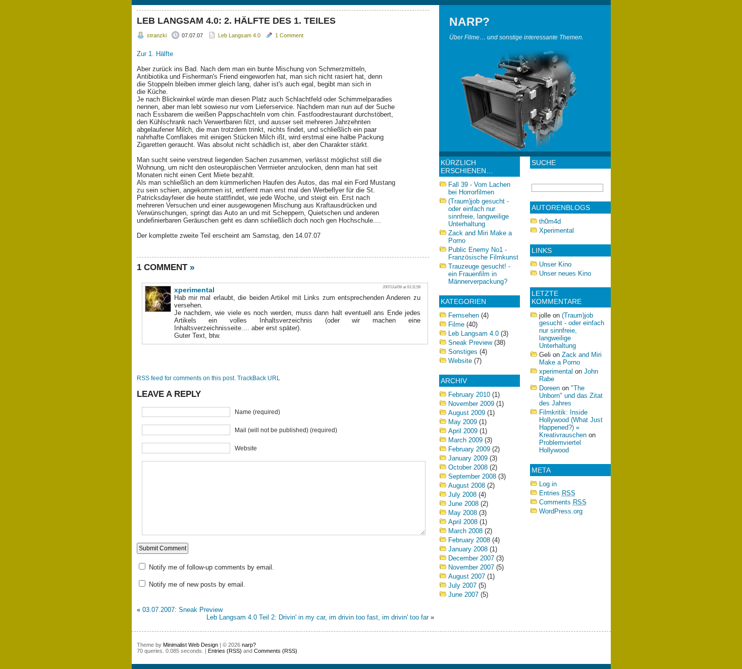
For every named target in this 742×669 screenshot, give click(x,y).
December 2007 (471, 558)
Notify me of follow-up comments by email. (211, 567)
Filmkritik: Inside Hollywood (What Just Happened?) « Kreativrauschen (571, 423)
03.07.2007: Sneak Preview (182, 609)
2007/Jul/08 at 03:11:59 (401, 287)
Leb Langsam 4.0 (239, 35)
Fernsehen (463, 315)
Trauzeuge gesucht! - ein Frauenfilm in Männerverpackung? (479, 274)
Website (460, 361)
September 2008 (472, 476)
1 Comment (289, 35)
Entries (557, 493)
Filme (456, 324)
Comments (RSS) (275, 651)
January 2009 (468, 458)
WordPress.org (560, 511)
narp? (469, 21)
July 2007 (462, 585)
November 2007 (471, 567)
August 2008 (466, 485)
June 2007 (463, 594)
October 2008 (468, 467)
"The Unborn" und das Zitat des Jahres (571, 395)
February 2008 (469, 540)
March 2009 (465, 440)
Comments (563, 502)
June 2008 (463, 503)
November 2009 (471, 403)
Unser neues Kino (565, 273)
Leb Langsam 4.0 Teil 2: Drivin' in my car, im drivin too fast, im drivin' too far (317, 617)
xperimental (194, 290)
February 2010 (469, 394)
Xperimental (556, 230)
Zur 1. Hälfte (155, 54)
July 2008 (462, 494)
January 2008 (468, 549)
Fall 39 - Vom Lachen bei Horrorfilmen (479, 188)
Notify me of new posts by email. (197, 584)
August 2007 (466, 576)
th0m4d (550, 221)
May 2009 (462, 422)
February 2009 (469, 449)
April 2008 (463, 522)
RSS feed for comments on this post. (186, 378)
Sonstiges (463, 351)
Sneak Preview (470, 342)
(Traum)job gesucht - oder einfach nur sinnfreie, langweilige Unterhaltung (478, 212)
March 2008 (465, 531)
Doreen (549, 388)
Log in (548, 484)
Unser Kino (555, 264)
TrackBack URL (258, 378)
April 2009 (463, 431)
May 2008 (462, 513)
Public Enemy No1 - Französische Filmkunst (483, 253)
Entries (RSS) (225, 651)
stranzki (157, 35)
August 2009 (466, 413)
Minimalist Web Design (190, 645)
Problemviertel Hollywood (560, 446)
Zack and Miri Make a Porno (570, 358)
